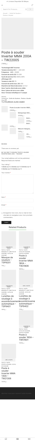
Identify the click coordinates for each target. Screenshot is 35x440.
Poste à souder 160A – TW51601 (26, 337)
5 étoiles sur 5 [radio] (17, 169)
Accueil (5, 13)
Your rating (5, 164)
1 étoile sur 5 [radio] (5, 167)
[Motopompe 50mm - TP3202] (13, 115)
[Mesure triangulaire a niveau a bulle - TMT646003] (13, 131)
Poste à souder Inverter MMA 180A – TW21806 (26, 260)
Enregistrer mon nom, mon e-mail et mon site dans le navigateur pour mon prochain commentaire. (17, 215)
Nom (3, 197)
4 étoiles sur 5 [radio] (6, 169)
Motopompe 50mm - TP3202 (24, 113)
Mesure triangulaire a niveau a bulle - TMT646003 (24, 129)
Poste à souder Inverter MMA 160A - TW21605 (20, 107)
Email (3, 205)
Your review (6, 173)
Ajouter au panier (9, 247)
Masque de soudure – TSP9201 (7, 260)
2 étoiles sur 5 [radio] (16, 167)
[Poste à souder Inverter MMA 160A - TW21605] (4, 109)
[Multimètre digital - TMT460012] (21, 120)
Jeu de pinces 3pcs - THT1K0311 (28, 134)
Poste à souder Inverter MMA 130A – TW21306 (8, 373)
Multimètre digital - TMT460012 (28, 118)
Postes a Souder (8, 15)
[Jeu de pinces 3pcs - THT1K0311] (21, 136)
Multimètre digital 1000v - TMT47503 (28, 123)
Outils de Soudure (15, 13)
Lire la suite (26, 285)
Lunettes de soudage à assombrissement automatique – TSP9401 (10, 301)
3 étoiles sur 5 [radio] (26, 167)
